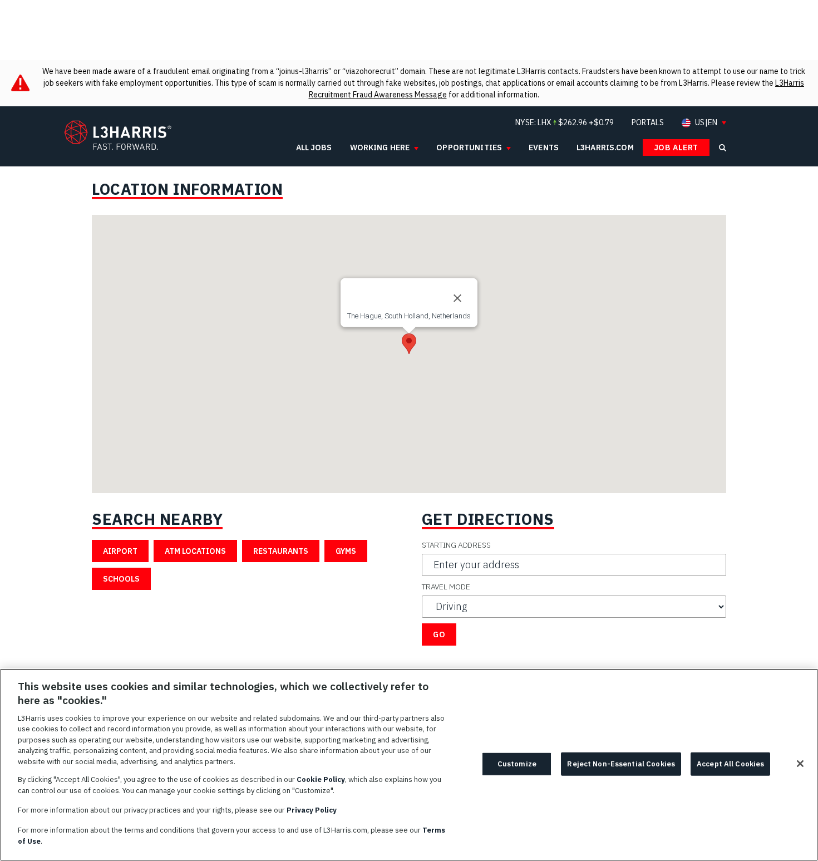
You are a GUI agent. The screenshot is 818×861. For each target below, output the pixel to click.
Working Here (380, 147)
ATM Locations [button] (195, 551)
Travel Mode (446, 587)
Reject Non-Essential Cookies (621, 764)
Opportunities (469, 147)
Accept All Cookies (730, 764)
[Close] (457, 298)
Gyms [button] (346, 551)
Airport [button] (120, 551)
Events (544, 147)
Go (439, 634)
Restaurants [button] (280, 551)
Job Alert (676, 147)
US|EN (706, 123)
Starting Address (456, 545)
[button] (409, 343)
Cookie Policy (321, 779)
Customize (516, 764)
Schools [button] (121, 579)
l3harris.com (605, 147)
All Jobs (314, 147)
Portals (648, 122)
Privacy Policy (312, 810)
